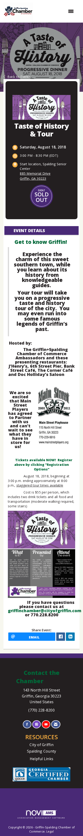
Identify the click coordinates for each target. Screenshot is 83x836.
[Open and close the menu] (55, 11)
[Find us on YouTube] (46, 724)
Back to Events (19, 76)
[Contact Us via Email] (55, 724)
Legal (50, 831)
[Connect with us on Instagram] (36, 724)
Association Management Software (41, 818)
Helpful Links (41, 758)
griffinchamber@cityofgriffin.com (44, 610)
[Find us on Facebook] (27, 724)
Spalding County (41, 751)
